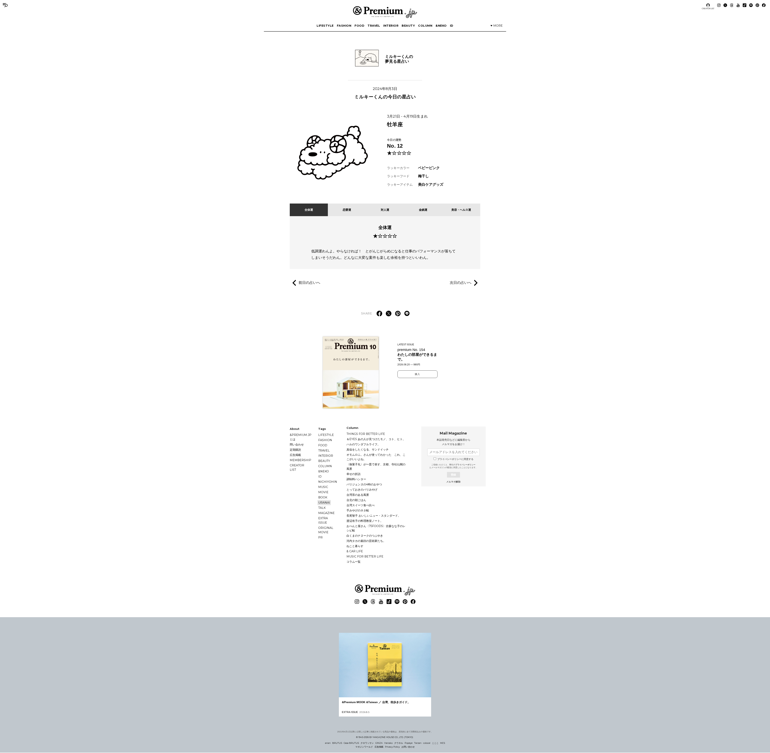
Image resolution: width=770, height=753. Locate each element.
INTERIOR (390, 25)
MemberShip (300, 460)
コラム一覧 (353, 561)
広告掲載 (295, 455)
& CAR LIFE (354, 551)
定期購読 (295, 450)
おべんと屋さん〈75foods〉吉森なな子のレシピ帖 (375, 528)
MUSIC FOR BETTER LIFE (364, 556)
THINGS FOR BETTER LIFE (365, 434)
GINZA (379, 743)
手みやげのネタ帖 (357, 510)
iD (451, 25)
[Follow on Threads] (731, 5)
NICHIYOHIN (327, 482)
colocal (426, 743)
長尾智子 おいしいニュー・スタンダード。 (373, 515)
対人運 (385, 210)
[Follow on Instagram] (719, 5)
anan (328, 743)
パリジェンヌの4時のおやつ (364, 484)
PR (320, 537)
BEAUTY (408, 25)
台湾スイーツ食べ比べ (360, 505)
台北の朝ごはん (356, 500)
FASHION (344, 25)
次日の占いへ (460, 282)
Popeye (408, 743)
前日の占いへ (309, 282)
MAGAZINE (326, 513)
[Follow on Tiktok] (744, 5)
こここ (435, 743)
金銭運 (423, 210)
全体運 (309, 210)
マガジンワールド (364, 746)
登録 (453, 474)
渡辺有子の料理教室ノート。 (364, 521)
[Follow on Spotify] (751, 5)
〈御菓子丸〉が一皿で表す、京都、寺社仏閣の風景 (375, 467)
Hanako (388, 743)
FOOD (359, 25)
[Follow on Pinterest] (757, 5)
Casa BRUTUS (351, 743)
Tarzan (417, 743)
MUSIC (323, 487)
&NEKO (441, 25)
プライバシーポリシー (465, 465)
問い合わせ (297, 444)
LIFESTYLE (325, 25)
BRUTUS (337, 743)
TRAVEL (374, 25)
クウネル (398, 743)
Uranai (324, 502)
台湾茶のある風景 (357, 495)
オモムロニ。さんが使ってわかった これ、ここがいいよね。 (375, 457)
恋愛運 (347, 210)
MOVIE (323, 492)
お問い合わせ (408, 746)
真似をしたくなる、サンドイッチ (367, 449)
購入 (417, 374)
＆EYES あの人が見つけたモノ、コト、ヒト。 (375, 439)
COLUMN (425, 25)
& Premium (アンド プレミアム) (385, 12)
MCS (442, 743)
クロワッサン (367, 743)
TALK (322, 508)
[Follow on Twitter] (725, 5)
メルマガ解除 (453, 481)
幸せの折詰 (353, 474)
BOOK (322, 497)
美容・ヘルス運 (461, 210)
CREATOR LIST (708, 8)
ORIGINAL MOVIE (325, 530)
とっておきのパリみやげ (361, 489)
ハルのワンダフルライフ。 (363, 444)
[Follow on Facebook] (764, 5)
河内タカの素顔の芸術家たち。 (366, 541)
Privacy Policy (392, 746)
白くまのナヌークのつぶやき (364, 535)
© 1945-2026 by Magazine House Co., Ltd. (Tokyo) (384, 737)
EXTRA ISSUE (323, 520)
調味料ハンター (356, 479)
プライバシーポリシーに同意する (455, 459)
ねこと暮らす (354, 546)
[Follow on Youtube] (738, 5)
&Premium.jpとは (300, 437)
